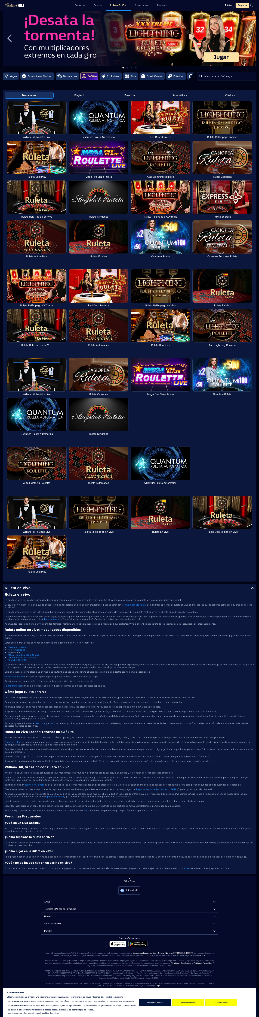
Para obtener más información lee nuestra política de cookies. (33, 1013)
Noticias (162, 5)
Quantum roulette (17, 647)
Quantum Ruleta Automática (22, 657)
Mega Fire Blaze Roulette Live (23, 655)
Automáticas (179, 95)
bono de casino (52, 619)
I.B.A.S (202, 955)
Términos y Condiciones (181, 963)
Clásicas (230, 95)
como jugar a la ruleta (134, 604)
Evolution (129, 95)
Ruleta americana (14, 676)
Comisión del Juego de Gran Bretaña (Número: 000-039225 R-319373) (163, 953)
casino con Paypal (34, 784)
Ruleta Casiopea (16, 649)
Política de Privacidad (203, 963)
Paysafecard (142, 789)
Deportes (80, 5)
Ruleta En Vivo (118, 5)
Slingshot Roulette (17, 660)
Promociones (142, 5)
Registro (242, 5)
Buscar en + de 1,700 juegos (218, 76)
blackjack (40, 723)
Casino (97, 5)
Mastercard (162, 789)
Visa (153, 789)
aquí (158, 986)
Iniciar (228, 5)
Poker (187, 868)
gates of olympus (55, 796)
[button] (130, 890)
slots (52, 723)
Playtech (79, 95)
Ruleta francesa (13, 685)
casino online (14, 742)
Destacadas (29, 95)
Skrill (173, 789)
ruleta (87, 810)
